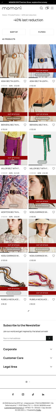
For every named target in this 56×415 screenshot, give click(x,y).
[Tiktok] (33, 394)
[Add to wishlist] (25, 81)
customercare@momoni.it (14, 408)
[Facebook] (13, 394)
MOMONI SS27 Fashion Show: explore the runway (28, 2)
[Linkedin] (43, 394)
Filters (41, 32)
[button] (28, 2)
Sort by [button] (14, 32)
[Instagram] (23, 394)
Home (4, 15)
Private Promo (13, 15)
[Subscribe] (49, 338)
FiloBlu (38, 410)
